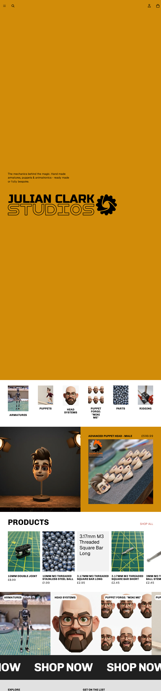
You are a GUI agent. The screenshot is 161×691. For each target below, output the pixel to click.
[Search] (13, 6)
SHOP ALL (146, 524)
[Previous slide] (94, 471)
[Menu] (4, 5)
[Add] (34, 565)
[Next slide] (147, 471)
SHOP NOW (58, 667)
